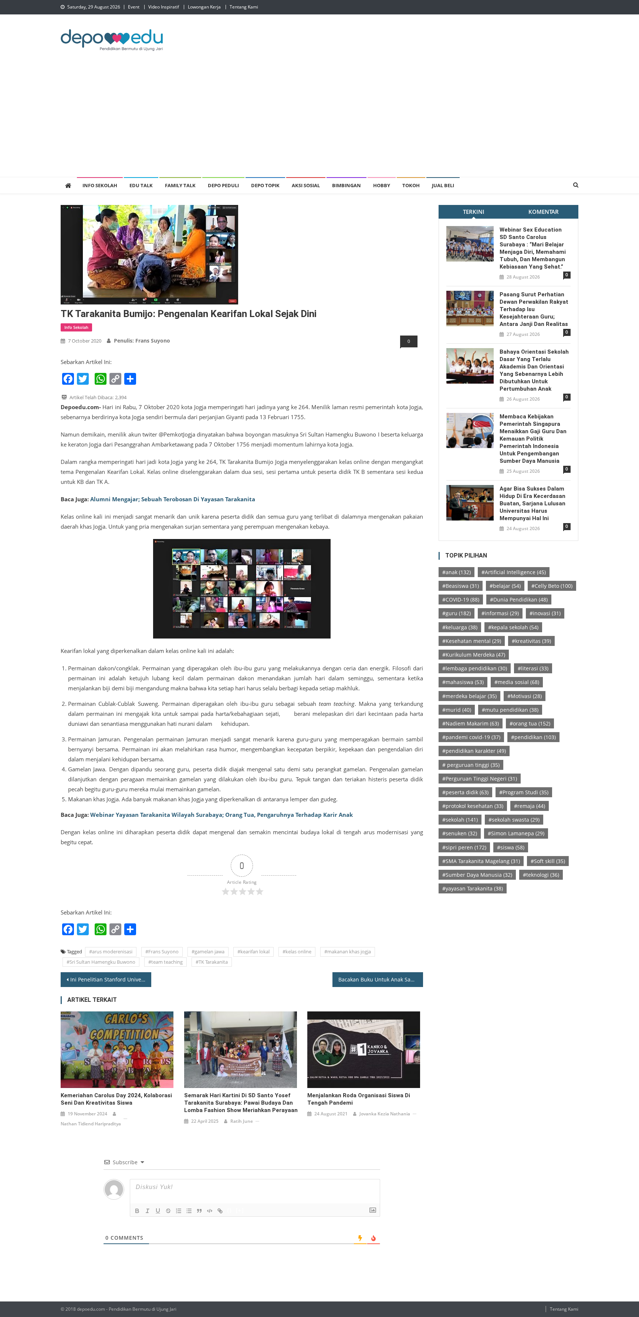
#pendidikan (533, 737)
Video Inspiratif (163, 7)
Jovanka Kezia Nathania (384, 1114)
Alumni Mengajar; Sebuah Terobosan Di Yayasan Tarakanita (172, 499)
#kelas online (297, 951)
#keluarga (459, 627)
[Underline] (158, 1210)
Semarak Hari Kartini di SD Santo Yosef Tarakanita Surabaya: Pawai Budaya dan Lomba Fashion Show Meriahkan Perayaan (241, 1103)
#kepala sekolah (513, 627)
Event (133, 7)
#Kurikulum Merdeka (473, 654)
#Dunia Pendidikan (519, 599)
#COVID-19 (460, 599)
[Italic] (147, 1210)
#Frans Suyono (162, 951)
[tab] (473, 212)
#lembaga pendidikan (474, 668)
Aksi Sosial (306, 185)
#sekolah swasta (514, 819)
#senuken (459, 833)
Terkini (473, 211)
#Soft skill (548, 861)
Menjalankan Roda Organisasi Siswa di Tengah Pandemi (358, 1099)
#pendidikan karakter (474, 750)
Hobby (381, 185)
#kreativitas (531, 640)
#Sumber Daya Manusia (477, 874)
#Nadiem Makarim (470, 723)
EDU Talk (141, 185)
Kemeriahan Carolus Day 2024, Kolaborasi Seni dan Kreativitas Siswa (116, 1099)
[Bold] (137, 1210)
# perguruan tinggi (471, 764)
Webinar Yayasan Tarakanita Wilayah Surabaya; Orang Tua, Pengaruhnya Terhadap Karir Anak (221, 814)
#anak (456, 572)
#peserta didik (465, 792)
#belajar (505, 585)
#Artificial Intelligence (513, 572)
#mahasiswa (463, 682)
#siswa (510, 847)
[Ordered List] (178, 1210)
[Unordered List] (189, 1210)
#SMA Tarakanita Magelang (481, 861)
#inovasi (545, 613)
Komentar (543, 211)
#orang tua (530, 723)
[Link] (220, 1210)
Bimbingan (346, 185)
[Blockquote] (199, 1210)
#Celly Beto (551, 585)
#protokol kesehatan (472, 805)
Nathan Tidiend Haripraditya (91, 1124)
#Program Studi (523, 792)
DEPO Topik (265, 185)
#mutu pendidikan (510, 709)
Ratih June (241, 1121)
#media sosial (516, 682)
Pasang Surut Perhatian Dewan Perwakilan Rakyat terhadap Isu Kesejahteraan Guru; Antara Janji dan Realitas (534, 309)
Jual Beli (443, 185)
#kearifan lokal (253, 951)
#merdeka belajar (469, 696)
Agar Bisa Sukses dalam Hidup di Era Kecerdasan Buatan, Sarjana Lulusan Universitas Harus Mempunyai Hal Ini (532, 503)
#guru (456, 613)
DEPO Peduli (223, 185)
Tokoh (411, 185)
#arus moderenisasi (110, 951)
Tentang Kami (244, 7)
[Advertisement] (319, 121)
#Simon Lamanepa (516, 833)
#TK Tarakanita (212, 962)
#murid (456, 709)
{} (229, 1210)
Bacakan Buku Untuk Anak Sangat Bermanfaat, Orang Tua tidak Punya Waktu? (380, 979)
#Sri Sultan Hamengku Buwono (101, 962)
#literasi (533, 668)
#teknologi (541, 874)
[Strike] (168, 1210)
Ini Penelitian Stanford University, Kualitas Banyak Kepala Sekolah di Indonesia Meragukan (110, 979)
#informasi (500, 613)
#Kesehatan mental (471, 640)
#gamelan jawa (208, 951)
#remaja (529, 805)
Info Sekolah (99, 185)
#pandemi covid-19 (471, 737)
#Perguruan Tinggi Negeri (479, 778)
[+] (240, 1210)
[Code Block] (209, 1210)
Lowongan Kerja (204, 7)
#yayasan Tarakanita (472, 888)
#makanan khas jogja (347, 951)
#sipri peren (464, 847)
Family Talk (180, 185)
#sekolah (460, 819)
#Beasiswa (460, 585)
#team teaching (165, 962)
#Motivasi (524, 696)
